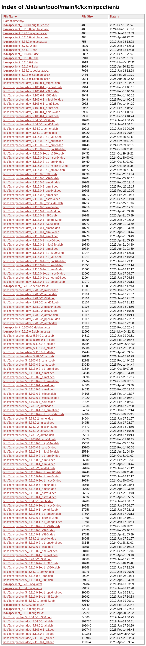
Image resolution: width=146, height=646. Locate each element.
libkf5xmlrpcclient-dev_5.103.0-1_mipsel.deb (31, 82)
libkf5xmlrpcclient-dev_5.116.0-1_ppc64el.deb (32, 211)
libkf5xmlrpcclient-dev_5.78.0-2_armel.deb (30, 294)
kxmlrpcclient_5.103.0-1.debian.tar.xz (26, 327)
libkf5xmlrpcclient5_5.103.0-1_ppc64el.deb (30, 517)
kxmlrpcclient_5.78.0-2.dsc (20, 45)
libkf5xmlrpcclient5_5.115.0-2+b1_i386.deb (30, 563)
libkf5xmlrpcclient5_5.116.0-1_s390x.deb (29, 534)
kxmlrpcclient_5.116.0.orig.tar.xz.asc (26, 37)
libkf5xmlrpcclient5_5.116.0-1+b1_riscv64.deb (32, 505)
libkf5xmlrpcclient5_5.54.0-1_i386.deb (27, 617)
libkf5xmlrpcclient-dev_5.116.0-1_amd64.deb (31, 228)
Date (113, 16)
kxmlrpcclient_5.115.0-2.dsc (20, 62)
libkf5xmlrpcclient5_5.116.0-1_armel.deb (28, 385)
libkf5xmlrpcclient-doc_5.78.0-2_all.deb (28, 625)
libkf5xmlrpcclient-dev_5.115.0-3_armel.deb (30, 194)
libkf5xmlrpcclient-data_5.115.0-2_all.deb (29, 343)
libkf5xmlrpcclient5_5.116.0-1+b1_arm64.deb (31, 476)
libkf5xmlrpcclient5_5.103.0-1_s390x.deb (29, 401)
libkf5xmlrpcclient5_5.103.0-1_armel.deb (29, 364)
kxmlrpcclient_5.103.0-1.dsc (21, 54)
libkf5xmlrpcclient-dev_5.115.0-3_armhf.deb (30, 186)
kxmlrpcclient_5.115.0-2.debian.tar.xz (26, 331)
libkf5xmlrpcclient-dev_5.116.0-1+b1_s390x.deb (33, 252)
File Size (87, 16)
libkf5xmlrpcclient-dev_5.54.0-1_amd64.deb (31, 124)
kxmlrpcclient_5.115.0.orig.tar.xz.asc (26, 29)
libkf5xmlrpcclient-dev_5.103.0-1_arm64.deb (31, 103)
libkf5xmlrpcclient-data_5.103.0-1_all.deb (29, 339)
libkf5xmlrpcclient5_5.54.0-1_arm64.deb (28, 571)
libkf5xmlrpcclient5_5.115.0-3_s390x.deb (29, 530)
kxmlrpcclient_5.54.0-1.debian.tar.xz (26, 70)
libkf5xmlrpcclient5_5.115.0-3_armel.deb (28, 389)
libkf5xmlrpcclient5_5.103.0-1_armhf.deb (29, 360)
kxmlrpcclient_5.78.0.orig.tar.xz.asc (25, 33)
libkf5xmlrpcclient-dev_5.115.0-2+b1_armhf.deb (33, 141)
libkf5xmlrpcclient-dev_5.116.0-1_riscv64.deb (31, 240)
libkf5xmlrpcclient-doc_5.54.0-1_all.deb (28, 621)
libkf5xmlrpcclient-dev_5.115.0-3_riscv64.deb (31, 199)
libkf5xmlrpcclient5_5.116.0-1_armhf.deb (28, 373)
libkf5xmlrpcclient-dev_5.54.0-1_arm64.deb (30, 128)
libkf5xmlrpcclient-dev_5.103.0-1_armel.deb (31, 116)
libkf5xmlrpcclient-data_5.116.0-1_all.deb (29, 352)
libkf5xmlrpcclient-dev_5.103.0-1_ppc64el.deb (32, 87)
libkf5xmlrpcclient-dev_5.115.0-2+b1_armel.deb (33, 145)
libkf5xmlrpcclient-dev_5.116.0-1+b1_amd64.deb (34, 281)
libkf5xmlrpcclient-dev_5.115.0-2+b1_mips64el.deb (35, 165)
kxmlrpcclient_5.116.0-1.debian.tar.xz (26, 78)
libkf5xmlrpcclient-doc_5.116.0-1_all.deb (28, 642)
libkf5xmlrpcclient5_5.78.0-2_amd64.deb (29, 468)
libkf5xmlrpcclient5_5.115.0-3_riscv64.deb (29, 493)
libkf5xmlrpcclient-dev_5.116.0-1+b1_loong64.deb (34, 277)
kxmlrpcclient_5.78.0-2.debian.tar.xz (26, 286)
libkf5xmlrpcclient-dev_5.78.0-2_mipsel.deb (30, 290)
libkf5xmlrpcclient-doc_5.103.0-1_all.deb (28, 629)
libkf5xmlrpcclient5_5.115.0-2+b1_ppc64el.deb (32, 542)
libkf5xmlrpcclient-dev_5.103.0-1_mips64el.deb (33, 99)
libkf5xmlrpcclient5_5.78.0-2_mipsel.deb (28, 422)
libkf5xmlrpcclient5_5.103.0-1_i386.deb (28, 546)
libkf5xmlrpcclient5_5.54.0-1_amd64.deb (29, 600)
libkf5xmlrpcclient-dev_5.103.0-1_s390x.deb (31, 91)
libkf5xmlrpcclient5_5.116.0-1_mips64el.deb (31, 451)
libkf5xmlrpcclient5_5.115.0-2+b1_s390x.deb (31, 526)
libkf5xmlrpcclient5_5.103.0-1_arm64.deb (29, 439)
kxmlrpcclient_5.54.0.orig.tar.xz (22, 588)
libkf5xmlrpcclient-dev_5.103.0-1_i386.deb (30, 95)
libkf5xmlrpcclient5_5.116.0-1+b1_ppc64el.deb (32, 592)
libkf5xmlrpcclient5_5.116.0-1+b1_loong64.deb (32, 521)
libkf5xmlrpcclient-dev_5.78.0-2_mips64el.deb (32, 306)
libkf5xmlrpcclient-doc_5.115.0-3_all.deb (28, 638)
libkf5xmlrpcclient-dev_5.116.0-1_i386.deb (30, 215)
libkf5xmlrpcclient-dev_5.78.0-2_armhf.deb (30, 323)
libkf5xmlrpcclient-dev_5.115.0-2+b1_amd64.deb (34, 169)
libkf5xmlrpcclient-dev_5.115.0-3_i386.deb (30, 174)
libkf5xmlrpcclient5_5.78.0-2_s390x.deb (28, 430)
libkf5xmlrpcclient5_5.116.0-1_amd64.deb (29, 488)
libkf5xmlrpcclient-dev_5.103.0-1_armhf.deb (31, 107)
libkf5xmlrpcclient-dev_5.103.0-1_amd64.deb (31, 112)
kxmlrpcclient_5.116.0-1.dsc (20, 66)
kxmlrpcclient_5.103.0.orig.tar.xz (23, 604)
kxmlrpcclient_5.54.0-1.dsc (20, 49)
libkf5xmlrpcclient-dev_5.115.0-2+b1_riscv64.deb (34, 157)
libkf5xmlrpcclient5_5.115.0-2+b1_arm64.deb (31, 455)
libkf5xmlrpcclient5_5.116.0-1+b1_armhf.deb (31, 410)
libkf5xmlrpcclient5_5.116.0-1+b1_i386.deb (30, 596)
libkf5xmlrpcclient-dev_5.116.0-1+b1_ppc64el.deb (34, 261)
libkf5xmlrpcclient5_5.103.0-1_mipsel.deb (29, 393)
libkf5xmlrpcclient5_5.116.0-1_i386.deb (28, 580)
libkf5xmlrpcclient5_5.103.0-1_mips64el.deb (31, 397)
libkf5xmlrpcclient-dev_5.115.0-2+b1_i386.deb (32, 136)
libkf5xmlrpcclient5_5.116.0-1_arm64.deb (29, 464)
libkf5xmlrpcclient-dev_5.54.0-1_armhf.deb (30, 132)
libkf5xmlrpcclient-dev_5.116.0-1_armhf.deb (30, 236)
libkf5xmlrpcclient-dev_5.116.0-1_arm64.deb (31, 232)
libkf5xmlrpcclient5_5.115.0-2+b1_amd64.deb (32, 472)
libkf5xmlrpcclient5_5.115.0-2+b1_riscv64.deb (32, 480)
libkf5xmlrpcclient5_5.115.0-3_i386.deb (28, 575)
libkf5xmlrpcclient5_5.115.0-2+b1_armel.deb (31, 381)
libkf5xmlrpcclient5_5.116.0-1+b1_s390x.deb (31, 567)
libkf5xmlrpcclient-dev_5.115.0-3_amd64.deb (31, 182)
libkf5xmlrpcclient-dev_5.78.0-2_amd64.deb (31, 302)
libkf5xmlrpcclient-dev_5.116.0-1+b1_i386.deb (32, 256)
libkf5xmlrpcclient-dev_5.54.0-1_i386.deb (29, 120)
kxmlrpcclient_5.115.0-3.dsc (20, 58)
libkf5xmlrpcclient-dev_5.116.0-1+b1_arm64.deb (33, 269)
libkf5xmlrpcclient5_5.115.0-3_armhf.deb (28, 377)
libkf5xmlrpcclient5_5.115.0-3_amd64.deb (29, 484)
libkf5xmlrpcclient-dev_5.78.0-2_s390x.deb (30, 310)
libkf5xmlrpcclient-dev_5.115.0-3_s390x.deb (31, 178)
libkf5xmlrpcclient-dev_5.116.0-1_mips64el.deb (33, 244)
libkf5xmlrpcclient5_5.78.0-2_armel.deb (28, 418)
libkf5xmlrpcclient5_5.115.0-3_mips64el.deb (31, 443)
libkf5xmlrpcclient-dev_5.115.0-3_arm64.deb (31, 207)
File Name (10, 16)
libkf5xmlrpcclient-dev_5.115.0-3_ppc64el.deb (32, 190)
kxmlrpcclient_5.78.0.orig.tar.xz (22, 584)
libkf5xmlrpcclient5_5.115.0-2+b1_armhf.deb (31, 368)
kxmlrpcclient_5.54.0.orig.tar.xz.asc (25, 41)
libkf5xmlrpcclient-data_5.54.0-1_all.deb (28, 335)
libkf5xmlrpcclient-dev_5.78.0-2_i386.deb (29, 298)
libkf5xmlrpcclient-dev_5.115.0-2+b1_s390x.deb (33, 153)
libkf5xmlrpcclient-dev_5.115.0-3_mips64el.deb (33, 203)
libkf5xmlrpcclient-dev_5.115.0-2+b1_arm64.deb (33, 161)
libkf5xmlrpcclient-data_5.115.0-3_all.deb (29, 348)
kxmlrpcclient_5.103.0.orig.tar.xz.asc (26, 25)
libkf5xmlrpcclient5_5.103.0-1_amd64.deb (29, 447)
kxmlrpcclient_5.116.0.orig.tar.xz (23, 613)
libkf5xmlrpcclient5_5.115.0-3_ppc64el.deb (30, 551)
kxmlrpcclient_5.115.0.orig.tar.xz (23, 608)
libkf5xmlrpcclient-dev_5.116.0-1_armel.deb (30, 248)
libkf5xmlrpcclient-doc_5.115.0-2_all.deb (28, 633)
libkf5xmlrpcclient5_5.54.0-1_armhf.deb (28, 501)
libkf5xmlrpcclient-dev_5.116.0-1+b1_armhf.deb (33, 265)
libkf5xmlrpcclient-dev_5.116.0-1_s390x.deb (31, 223)
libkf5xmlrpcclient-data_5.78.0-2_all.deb (28, 356)
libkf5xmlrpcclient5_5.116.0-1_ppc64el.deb (30, 555)
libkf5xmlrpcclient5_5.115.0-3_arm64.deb (29, 460)
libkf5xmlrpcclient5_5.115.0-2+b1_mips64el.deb (33, 414)
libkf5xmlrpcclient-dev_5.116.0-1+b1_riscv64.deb (34, 273)
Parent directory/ (13, 21)
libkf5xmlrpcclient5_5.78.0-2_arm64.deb (28, 435)
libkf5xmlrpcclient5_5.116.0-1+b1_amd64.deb (32, 513)
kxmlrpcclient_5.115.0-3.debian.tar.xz (26, 74)
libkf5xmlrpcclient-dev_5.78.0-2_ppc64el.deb (31, 319)
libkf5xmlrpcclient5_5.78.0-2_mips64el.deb (30, 426)
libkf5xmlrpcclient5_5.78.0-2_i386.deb (27, 559)
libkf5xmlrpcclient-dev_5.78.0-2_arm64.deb (30, 314)
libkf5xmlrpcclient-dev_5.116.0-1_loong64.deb (32, 219)
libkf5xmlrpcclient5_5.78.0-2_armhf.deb (28, 406)
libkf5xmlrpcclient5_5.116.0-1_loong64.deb (30, 509)
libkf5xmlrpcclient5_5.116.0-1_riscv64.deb (29, 497)
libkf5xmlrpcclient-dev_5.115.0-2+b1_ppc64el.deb (34, 149)
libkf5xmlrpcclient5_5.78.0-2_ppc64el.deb (29, 538)
